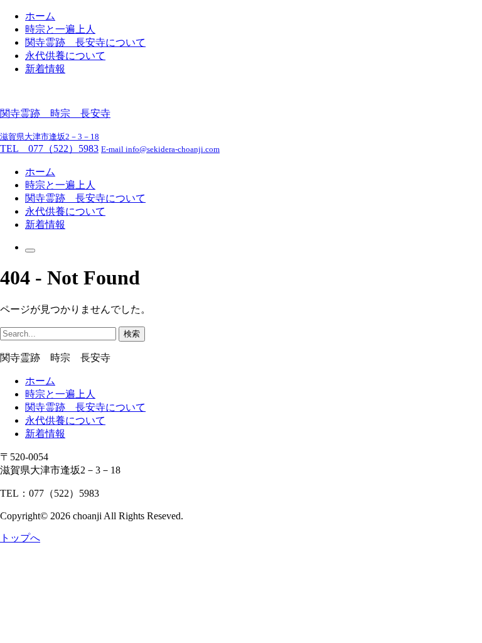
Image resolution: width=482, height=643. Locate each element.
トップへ (20, 537)
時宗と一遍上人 (60, 29)
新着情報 (45, 68)
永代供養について (65, 55)
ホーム (40, 16)
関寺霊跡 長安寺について (85, 42)
